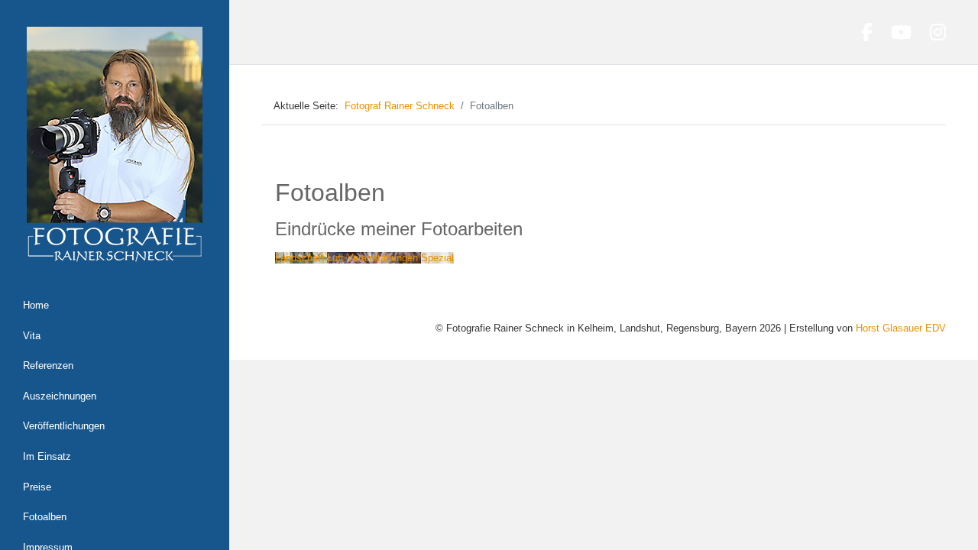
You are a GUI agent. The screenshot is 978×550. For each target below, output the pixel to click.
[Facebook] (867, 32)
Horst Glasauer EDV (901, 328)
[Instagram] (938, 32)
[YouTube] (901, 32)
